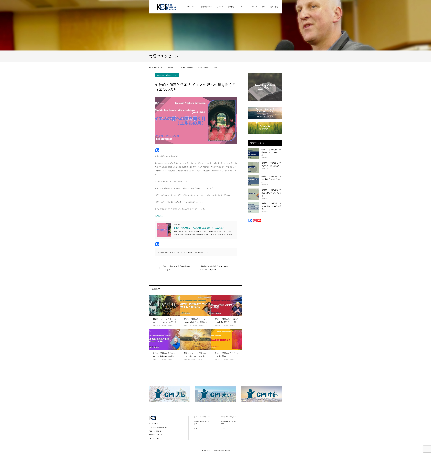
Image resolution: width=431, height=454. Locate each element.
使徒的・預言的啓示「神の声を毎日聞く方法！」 (271, 164)
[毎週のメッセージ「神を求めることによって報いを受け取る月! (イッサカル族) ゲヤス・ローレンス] (164, 305)
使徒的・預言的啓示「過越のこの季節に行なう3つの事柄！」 (226, 322)
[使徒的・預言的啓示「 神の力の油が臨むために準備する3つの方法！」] (195, 305)
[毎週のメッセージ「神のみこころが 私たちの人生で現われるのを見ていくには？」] (195, 339)
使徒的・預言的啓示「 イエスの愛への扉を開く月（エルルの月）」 (201, 228)
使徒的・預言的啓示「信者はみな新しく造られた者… (271, 152)
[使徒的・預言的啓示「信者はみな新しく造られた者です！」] (253, 153)
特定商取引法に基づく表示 (202, 422)
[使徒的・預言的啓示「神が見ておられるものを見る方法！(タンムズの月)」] (253, 194)
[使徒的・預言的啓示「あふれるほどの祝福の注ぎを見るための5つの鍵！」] (164, 339)
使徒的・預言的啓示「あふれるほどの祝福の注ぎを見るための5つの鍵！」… (164, 356)
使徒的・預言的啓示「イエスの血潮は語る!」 (226, 354)
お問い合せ (274, 7)
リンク (196, 428)
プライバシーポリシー (202, 417)
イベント (242, 7)
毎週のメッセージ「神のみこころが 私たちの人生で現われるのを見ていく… (195, 356)
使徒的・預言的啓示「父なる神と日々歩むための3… (271, 179)
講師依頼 (231, 7)
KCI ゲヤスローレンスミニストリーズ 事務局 (178, 252)
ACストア (254, 7)
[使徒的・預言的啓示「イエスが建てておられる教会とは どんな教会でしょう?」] (253, 207)
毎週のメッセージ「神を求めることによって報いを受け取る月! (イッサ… (164, 322)
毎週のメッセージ (171, 75)
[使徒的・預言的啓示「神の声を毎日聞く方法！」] (253, 167)
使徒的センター (206, 7)
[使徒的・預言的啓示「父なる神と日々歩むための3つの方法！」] (253, 180)
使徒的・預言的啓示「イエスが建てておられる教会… (271, 206)
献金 (263, 7)
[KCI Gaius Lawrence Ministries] (166, 7)
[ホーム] (150, 67)
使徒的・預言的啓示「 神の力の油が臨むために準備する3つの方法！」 (195, 322)
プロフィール (191, 7)
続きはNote (159, 216)
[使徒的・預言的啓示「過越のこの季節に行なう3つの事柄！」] (226, 305)
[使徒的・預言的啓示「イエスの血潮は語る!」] (226, 339)
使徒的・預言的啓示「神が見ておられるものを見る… (271, 193)
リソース (220, 7)
